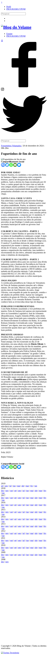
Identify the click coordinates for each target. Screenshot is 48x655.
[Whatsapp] (11, 165)
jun (14, 486)
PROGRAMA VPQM (15, 9)
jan (36, 486)
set (2, 486)
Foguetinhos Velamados (11, 146)
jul (10, 486)
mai (18, 486)
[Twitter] (24, 136)
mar (27, 486)
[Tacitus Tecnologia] (10, 653)
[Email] (15, 165)
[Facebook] (24, 86)
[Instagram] (2, 90)
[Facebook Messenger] (19, 165)
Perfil (8, 7)
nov (7, 490)
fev (31, 486)
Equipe (9, 34)
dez (2, 490)
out (11, 490)
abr (23, 486)
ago (6, 486)
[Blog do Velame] (16, 27)
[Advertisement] (24, 602)
